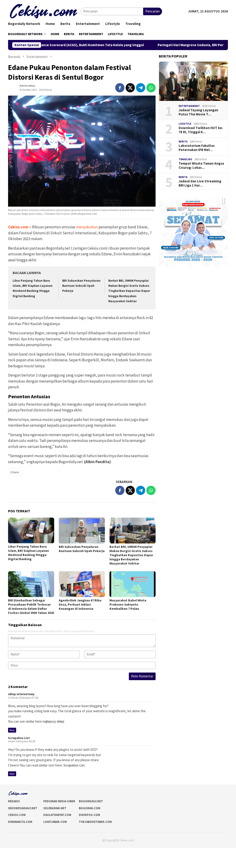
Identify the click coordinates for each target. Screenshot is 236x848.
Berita (183, 141)
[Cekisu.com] (44, 11)
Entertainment (189, 106)
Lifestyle (185, 123)
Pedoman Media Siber (59, 801)
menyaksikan (87, 226)
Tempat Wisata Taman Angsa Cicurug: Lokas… (201, 165)
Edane (15, 472)
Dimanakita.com (20, 822)
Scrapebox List (19, 738)
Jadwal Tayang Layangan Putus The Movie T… (198, 112)
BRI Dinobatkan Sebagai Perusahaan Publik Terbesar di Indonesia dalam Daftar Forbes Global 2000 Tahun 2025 (31, 606)
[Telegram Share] (140, 87)
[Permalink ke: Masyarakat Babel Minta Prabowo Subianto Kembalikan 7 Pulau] (132, 584)
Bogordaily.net (91, 801)
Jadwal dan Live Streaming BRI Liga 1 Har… (200, 183)
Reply (12, 730)
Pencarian (152, 11)
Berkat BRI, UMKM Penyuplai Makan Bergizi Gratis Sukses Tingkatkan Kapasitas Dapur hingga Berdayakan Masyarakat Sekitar (129, 291)
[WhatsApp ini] (151, 87)
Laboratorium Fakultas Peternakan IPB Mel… (197, 148)
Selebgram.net (54, 808)
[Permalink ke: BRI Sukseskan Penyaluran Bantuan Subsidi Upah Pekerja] (82, 530)
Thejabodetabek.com (95, 822)
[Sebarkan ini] (119, 87)
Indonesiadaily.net (22, 808)
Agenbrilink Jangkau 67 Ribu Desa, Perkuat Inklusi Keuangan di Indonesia (80, 604)
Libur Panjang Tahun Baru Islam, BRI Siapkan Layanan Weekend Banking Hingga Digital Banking (28, 552)
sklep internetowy (21, 694)
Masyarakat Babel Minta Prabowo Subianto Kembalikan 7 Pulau (127, 604)
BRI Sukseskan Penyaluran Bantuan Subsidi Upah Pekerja (81, 286)
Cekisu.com (18, 226)
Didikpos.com (89, 815)
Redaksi (14, 801)
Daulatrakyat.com (57, 815)
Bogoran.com (89, 808)
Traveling (185, 159)
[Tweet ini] (130, 87)
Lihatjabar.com (55, 822)
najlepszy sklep (53, 721)
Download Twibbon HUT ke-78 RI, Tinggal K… (201, 130)
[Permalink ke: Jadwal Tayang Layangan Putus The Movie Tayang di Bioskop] (193, 81)
